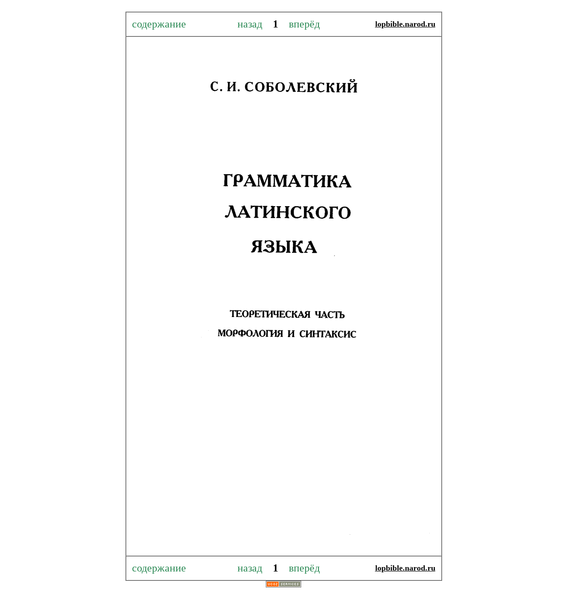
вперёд (300, 24)
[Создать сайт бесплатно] (283, 585)
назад (255, 24)
